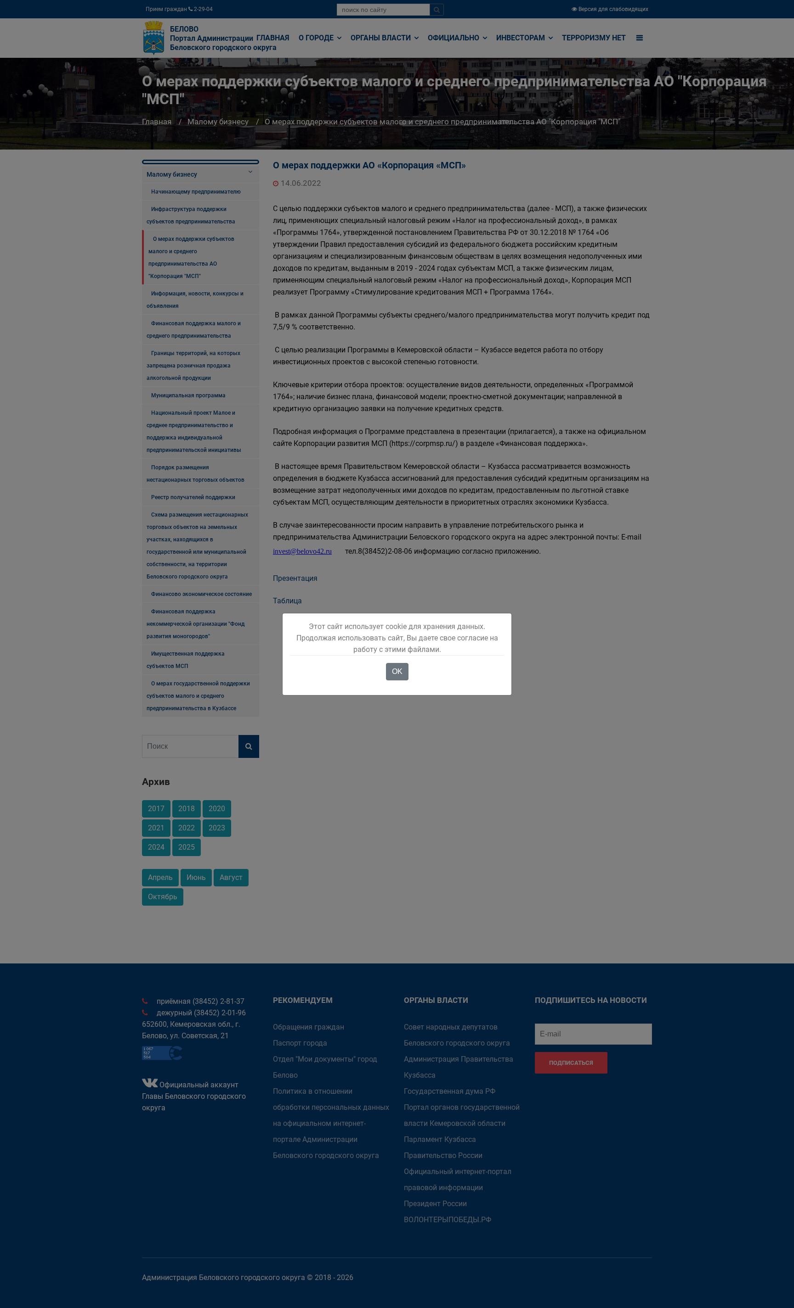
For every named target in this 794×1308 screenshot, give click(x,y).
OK (397, 671)
